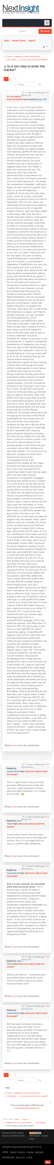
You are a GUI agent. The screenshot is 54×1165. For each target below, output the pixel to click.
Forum (25, 1119)
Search (46, 31)
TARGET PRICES (17, 1152)
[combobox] (28, 31)
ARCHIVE (39, 1152)
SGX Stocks (41, 1123)
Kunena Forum (33, 1108)
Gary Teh (27, 95)
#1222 (47, 93)
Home (16, 1119)
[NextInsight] (21, 9)
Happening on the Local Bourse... (19, 1123)
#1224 (47, 764)
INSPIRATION (8, 1157)
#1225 (47, 817)
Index (6, 40)
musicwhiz (28, 767)
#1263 (47, 866)
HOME (5, 1152)
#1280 (47, 1006)
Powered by (20, 1108)
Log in (14, 745)
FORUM (30, 1152)
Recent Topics (19, 40)
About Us (20, 1157)
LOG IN (29, 1157)
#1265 (47, 957)
